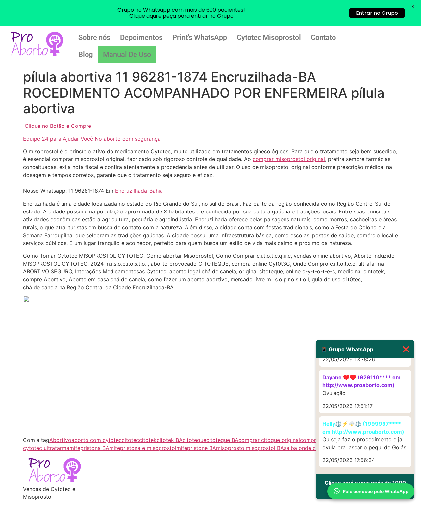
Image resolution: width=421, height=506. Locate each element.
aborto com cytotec (96, 440)
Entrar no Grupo (377, 13)
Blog (85, 54)
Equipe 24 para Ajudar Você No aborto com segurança (92, 138)
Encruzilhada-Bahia (139, 190)
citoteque (194, 440)
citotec (130, 440)
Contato (323, 37)
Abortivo (60, 440)
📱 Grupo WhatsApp (365, 349)
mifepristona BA (89, 448)
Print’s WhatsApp (199, 37)
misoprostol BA (265, 448)
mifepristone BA (196, 448)
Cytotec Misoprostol (269, 37)
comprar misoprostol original (289, 159)
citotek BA (170, 440)
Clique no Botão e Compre (58, 126)
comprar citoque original (269, 440)
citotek (148, 440)
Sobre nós (94, 37)
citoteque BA (222, 440)
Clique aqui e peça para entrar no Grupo (181, 16)
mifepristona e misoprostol (142, 448)
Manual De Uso (127, 54)
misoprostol (231, 448)
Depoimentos (141, 37)
